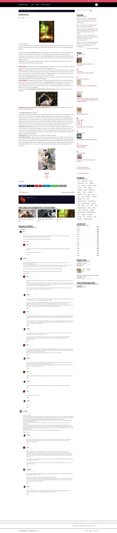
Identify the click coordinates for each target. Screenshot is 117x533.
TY (27, 530)
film (84, 198)
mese (88, 198)
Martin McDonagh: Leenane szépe (85, 127)
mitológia (83, 214)
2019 (87, 236)
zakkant (47, 176)
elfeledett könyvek (81, 212)
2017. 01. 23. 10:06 (26, 412)
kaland (79, 192)
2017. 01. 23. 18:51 (29, 373)
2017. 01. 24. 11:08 (29, 488)
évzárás (84, 192)
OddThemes (82, 525)
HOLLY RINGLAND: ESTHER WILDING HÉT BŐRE (87, 139)
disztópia (79, 198)
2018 (87, 239)
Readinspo (79, 107)
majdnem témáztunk (88, 219)
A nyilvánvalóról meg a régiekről (45, 219)
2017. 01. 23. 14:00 (29, 436)
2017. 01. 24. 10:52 (29, 471)
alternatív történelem (82, 207)
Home (20, 1)
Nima (21, 17)
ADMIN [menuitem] (37, 4)
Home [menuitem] (32, 4)
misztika (89, 185)
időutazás (90, 187)
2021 (87, 231)
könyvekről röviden (92, 201)
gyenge (85, 190)
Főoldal (21, 11)
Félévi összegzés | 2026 (82, 114)
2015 (87, 246)
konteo (95, 216)
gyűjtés (88, 194)
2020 (87, 234)
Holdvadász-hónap (85, 203)
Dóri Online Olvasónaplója (83, 79)
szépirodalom (84, 181)
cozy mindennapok (91, 18)
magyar (94, 185)
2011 (87, 255)
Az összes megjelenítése (83, 173)
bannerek (79, 216)
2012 (87, 253)
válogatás (92, 210)
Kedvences (59, 219)
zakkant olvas (80, 91)
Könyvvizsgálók (80, 120)
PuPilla (24, 258)
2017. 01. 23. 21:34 (29, 402)
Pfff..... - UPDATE (87, 269)
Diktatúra (85, 263)
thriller (84, 187)
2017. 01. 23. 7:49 (29, 246)
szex (78, 203)
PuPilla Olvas (80, 57)
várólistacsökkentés (91, 212)
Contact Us (95, 530)
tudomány (89, 214)
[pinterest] (96, 1)
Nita (24, 231)
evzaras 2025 (90, 29)
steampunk (94, 196)
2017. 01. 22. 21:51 (26, 260)
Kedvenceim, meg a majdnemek (26, 219)
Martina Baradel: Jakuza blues (84, 168)
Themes (37, 530)
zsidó (96, 205)
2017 (87, 241)
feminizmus (89, 216)
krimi (87, 183)
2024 (79, 214)
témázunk (80, 187)
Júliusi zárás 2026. (81, 147)
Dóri (47, 178)
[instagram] (93, 1)
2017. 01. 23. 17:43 (29, 313)
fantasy (90, 181)
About (23, 1)
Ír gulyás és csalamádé (82, 145)
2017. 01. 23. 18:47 (29, 359)
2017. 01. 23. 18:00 (29, 330)
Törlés (28, 241)
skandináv (80, 194)
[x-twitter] (91, 1)
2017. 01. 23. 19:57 (29, 392)
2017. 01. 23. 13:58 (29, 296)
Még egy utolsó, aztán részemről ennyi (90, 276)
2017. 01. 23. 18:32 (29, 346)
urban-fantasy (81, 183)
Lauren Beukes (33, 107)
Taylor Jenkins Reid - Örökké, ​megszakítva (87, 85)
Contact (28, 1)
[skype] (97, 1)
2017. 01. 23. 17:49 (29, 449)
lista (85, 194)
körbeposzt (25, 11)
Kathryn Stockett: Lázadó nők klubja (85, 73)
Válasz (24, 241)
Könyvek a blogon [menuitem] (45, 4)
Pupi (47, 175)
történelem (84, 185)
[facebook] (89, 1)
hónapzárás (90, 192)
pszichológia (85, 210)
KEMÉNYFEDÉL (23, 4)
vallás (92, 205)
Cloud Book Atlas (81, 133)
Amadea (25, 411)
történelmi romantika (82, 201)
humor (93, 194)
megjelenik (91, 183)
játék (83, 196)
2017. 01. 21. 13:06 (26, 233)
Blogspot (95, 525)
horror (87, 205)
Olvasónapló (80, 71)
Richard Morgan (23, 107)
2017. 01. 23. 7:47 (29, 278)
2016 (87, 243)
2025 (87, 227)
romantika (88, 196)
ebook (79, 205)
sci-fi (79, 185)
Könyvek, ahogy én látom (83, 167)
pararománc (91, 190)
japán (79, 196)
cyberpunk (93, 203)
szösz (79, 181)
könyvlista (80, 219)
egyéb (94, 207)
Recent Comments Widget (93, 48)
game (83, 205)
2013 (87, 251)
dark (84, 216)
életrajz (89, 207)
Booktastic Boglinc (81, 153)
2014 (87, 248)
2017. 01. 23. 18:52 (29, 383)
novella (79, 210)
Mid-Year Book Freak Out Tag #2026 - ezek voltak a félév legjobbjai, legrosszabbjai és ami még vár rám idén (87, 100)
